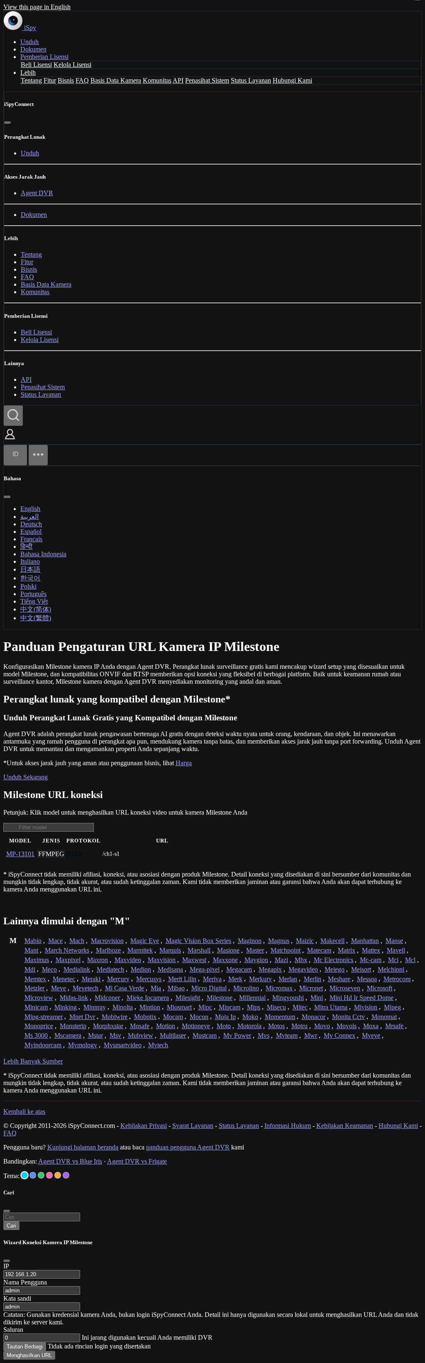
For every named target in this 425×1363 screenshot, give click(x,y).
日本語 (30, 569)
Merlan (287, 978)
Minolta (122, 1007)
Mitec (300, 1007)
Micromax (279, 988)
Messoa (367, 978)
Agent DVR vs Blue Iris (70, 1161)
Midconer (107, 997)
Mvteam (287, 1035)
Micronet (311, 988)
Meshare (339, 978)
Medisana (170, 969)
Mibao (176, 988)
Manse (394, 940)
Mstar (95, 1035)
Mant (31, 950)
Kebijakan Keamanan (344, 1125)
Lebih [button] (28, 72)
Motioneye (196, 1025)
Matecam (319, 950)
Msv (115, 1035)
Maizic (305, 940)
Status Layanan (251, 80)
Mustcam (205, 1035)
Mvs (263, 1035)
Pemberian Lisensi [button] (44, 56)
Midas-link (74, 997)
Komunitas (157, 80)
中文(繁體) (35, 617)
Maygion (256, 959)
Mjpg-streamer (43, 1016)
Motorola (249, 1025)
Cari (11, 1226)
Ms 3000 (36, 1035)
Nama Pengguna (25, 1282)
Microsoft (379, 988)
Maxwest (194, 959)
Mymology (82, 1045)
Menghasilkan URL (29, 1355)
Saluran (13, 1329)
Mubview (140, 1035)
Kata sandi (17, 1298)
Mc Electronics (333, 959)
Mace (55, 940)
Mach (76, 940)
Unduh (29, 41)
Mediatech (110, 969)
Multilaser (173, 1035)
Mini (316, 997)
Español (31, 531)
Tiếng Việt (34, 601)
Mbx (301, 959)
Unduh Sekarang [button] (25, 777)
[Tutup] (7, 122)
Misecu (276, 1007)
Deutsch (31, 524)
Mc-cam (370, 959)
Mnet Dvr (82, 1016)
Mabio (33, 940)
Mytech (158, 1045)
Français (31, 539)
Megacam (239, 969)
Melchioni (391, 969)
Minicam (36, 1007)
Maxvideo (128, 959)
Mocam (173, 1016)
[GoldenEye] (57, 1175)
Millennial (252, 997)
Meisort (361, 969)
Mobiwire (114, 1016)
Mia (156, 988)
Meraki (91, 978)
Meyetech (85, 988)
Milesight (188, 997)
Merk (235, 978)
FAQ (82, 80)
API (178, 80)
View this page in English (37, 6)
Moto (224, 1025)
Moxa (371, 1025)
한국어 (30, 578)
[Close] (6, 1261)
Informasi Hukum (287, 1125)
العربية (29, 516)
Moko (250, 1016)
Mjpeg (392, 1007)
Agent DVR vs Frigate (137, 1161)
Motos (276, 1025)
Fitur (50, 80)
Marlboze (108, 950)
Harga (184, 762)
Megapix (270, 969)
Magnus (278, 940)
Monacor (313, 1016)
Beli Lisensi (36, 64)
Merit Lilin (182, 978)
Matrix (346, 950)
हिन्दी (26, 546)
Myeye (371, 1035)
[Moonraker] (32, 1175)
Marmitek (140, 950)
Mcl (410, 959)
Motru (299, 1025)
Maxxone (225, 959)
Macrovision (107, 940)
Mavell (396, 950)
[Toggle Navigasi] (38, 455)
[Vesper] (66, 1175)
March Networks (67, 950)
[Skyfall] (41, 1175)
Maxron (97, 959)
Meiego (334, 969)
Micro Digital (209, 988)
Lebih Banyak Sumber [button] (33, 1061)
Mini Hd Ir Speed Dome (361, 997)
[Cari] (13, 415)
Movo (322, 1025)
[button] (10, 440)
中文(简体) (35, 609)
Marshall (199, 950)
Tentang (31, 80)
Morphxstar (108, 1025)
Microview (38, 997)
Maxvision (162, 959)
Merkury (260, 978)
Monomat (384, 1016)
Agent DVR (37, 192)
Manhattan (365, 940)
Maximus (36, 959)
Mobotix (145, 1016)
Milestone (219, 997)
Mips (253, 1007)
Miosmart (179, 1007)
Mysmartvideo (123, 1045)
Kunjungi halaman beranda (82, 1147)
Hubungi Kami (292, 80)
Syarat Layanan (192, 1125)
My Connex (339, 1035)
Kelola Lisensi (72, 64)
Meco (49, 969)
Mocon (199, 1016)
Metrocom (396, 978)
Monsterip (73, 1025)
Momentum (280, 1016)
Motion (165, 1025)
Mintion (149, 1007)
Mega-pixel (205, 969)
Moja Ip (225, 1016)
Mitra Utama (330, 1007)
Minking (65, 1007)
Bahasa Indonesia (43, 553)
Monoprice (38, 1025)
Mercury (118, 978)
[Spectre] (24, 1175)
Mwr (310, 1035)
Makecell (332, 940)
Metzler (34, 988)
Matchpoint (285, 950)
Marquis (170, 950)
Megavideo (303, 969)
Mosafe (139, 1025)
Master (255, 950)
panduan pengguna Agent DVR (188, 1147)
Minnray (94, 1007)
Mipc (205, 1007)
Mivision (365, 1007)
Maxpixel (68, 959)
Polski (28, 586)
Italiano (30, 561)
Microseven (345, 988)
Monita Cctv (348, 1016)
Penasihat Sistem (207, 80)
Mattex (371, 950)
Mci (393, 959)
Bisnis (66, 80)
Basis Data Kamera (115, 80)
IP (6, 1266)
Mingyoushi (288, 997)
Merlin (312, 978)
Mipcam (229, 1007)
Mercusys (148, 978)
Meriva (212, 978)
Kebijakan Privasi (143, 1125)
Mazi (281, 959)
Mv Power (237, 1035)
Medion (141, 969)
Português (33, 593)
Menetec (64, 978)
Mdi (29, 969)
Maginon (249, 940)
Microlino (246, 988)
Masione (228, 950)
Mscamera (67, 1035)
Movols (347, 1025)
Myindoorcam (42, 1045)
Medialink (77, 969)
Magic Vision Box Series (198, 940)
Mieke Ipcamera (148, 997)
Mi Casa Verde (124, 988)
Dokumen (33, 49)
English (30, 508)
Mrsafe (394, 1025)
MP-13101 (20, 853)
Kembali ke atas (24, 1111)
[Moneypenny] (49, 1175)
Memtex (35, 978)
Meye (58, 988)
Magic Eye (144, 940)
